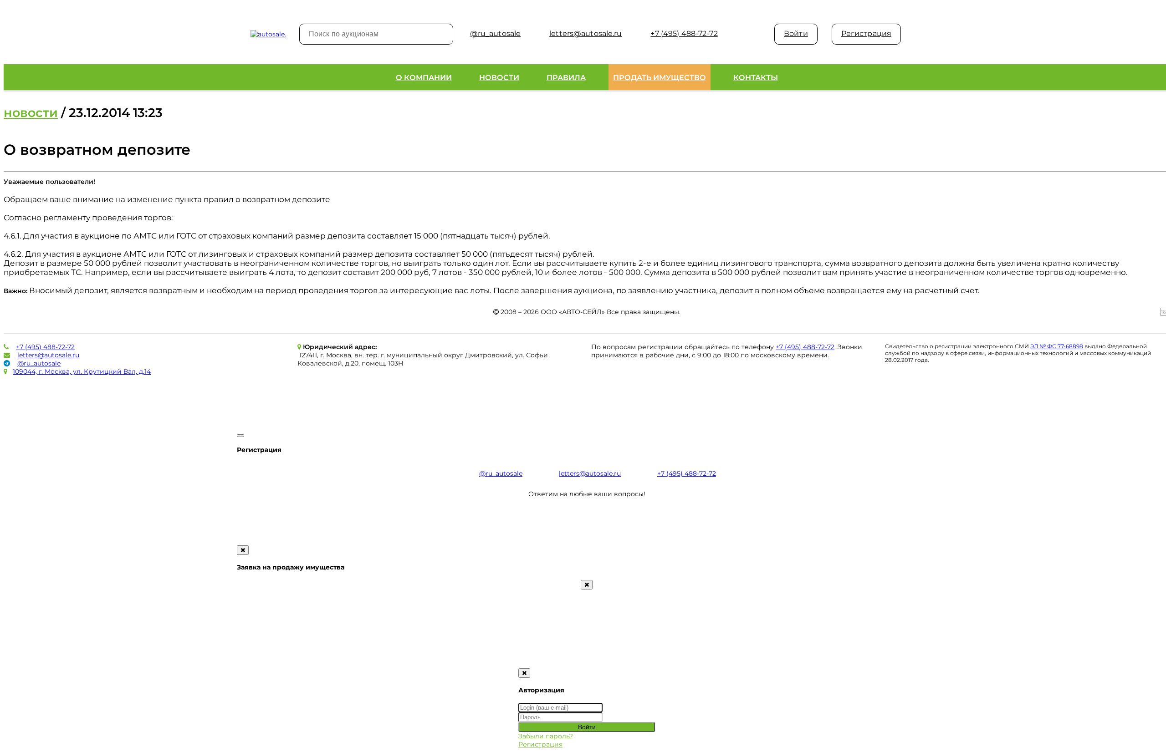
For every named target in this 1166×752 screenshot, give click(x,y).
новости (31, 112)
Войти (796, 33)
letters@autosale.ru (48, 355)
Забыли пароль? (545, 736)
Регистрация (866, 33)
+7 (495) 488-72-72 (45, 347)
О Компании (424, 77)
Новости (499, 77)
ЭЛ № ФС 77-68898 (1056, 346)
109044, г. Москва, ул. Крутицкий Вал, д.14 (82, 371)
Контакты (755, 77)
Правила (566, 77)
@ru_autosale (39, 363)
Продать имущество (659, 77)
